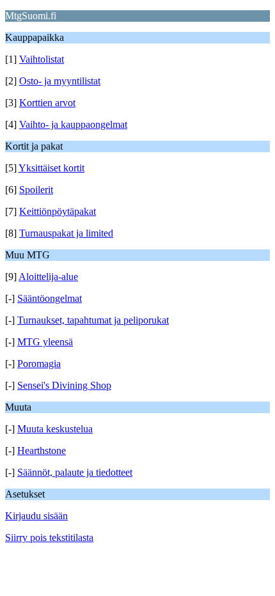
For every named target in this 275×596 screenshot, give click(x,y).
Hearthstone (41, 450)
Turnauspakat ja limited (66, 233)
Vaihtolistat (41, 59)
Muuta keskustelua (55, 428)
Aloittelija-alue (48, 276)
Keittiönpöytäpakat (57, 211)
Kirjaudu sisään (36, 515)
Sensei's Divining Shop (64, 385)
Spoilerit (36, 189)
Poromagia (39, 363)
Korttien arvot (47, 102)
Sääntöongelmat (49, 298)
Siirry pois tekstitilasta (49, 537)
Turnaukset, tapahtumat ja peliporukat (93, 320)
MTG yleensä (45, 341)
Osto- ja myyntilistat (59, 80)
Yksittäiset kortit (51, 167)
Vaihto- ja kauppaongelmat (73, 124)
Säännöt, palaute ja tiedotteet (74, 472)
